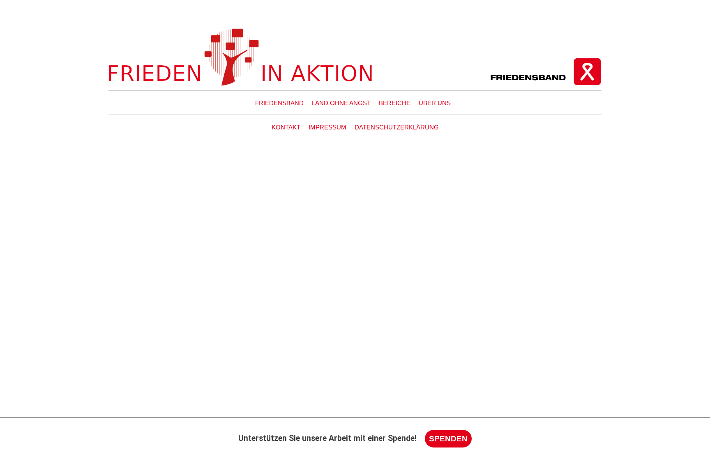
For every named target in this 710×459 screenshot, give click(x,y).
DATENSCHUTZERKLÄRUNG (397, 127)
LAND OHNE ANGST (341, 102)
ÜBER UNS (435, 102)
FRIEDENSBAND (279, 102)
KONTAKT (286, 127)
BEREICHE (394, 102)
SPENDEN (448, 438)
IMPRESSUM (327, 127)
